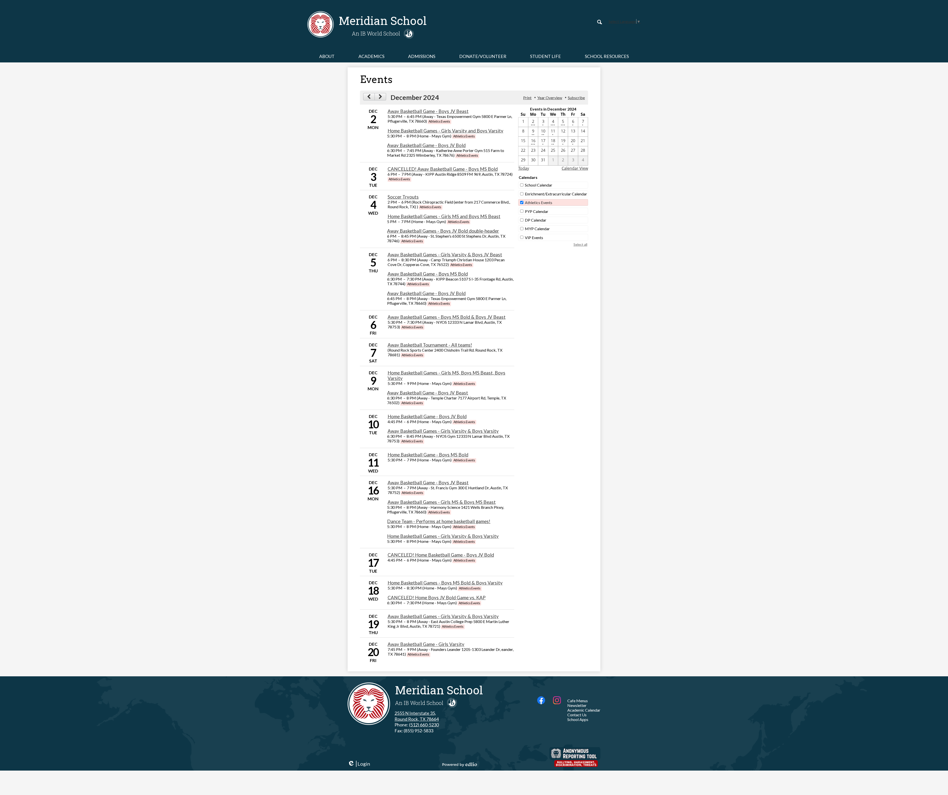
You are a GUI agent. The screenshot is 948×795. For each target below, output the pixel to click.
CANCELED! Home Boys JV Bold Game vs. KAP (437, 597)
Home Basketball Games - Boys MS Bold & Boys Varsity (445, 583)
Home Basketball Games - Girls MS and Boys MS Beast (444, 216)
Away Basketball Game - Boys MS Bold (428, 274)
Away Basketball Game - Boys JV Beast (428, 111)
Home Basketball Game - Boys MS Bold (428, 454)
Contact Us (577, 714)
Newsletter (577, 705)
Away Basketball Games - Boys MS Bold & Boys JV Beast (447, 317)
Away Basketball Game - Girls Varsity (426, 644)
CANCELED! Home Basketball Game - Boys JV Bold (441, 555)
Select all (580, 244)
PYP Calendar (536, 211)
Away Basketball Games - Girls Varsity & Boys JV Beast (445, 254)
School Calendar (538, 185)
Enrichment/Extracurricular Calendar (556, 193)
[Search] (599, 22)
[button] (327, 56)
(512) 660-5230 (424, 724)
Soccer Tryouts (403, 197)
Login (359, 764)
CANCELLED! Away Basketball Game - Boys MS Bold (443, 169)
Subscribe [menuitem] (576, 97)
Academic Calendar (583, 710)
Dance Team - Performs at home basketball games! (438, 521)
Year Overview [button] (549, 97)
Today (523, 168)
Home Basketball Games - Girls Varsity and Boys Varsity (445, 130)
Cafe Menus (577, 700)
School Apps (577, 719)
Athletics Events (538, 202)
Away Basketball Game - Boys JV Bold (426, 145)
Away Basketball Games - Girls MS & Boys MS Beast (442, 502)
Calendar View (575, 168)
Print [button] (527, 97)
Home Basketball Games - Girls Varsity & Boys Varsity (443, 536)
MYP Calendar (537, 228)
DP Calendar (535, 220)
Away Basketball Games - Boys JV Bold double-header (443, 231)
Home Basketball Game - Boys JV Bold (427, 416)
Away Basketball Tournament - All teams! (430, 345)
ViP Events (534, 237)
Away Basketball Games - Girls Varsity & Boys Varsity (443, 431)
